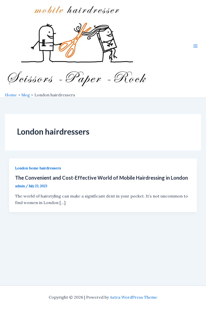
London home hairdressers (38, 168)
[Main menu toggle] (195, 46)
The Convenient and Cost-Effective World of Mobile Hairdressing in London (101, 178)
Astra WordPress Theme (133, 297)
